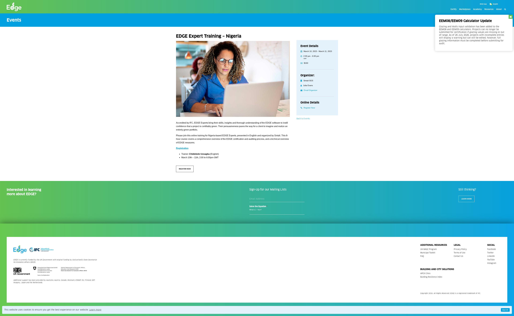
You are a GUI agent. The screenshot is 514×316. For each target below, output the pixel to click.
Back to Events (303, 119)
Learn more (95, 309)
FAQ (422, 256)
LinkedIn (491, 256)
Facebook (491, 249)
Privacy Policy (460, 249)
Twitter (490, 253)
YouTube (491, 260)
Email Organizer (310, 90)
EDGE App (483, 4)
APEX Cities (425, 273)
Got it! (505, 310)
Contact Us (458, 256)
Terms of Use (459, 253)
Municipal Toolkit (427, 253)
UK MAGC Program (428, 249)
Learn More (466, 199)
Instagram (491, 263)
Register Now (185, 169)
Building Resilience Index (431, 277)
